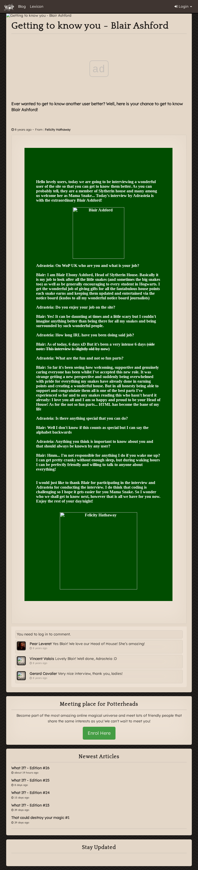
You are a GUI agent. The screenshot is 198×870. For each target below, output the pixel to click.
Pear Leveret (41, 643)
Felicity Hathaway (58, 129)
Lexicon (36, 6)
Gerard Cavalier (43, 673)
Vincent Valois (42, 658)
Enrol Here (99, 733)
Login (183, 6)
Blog (22, 6)
